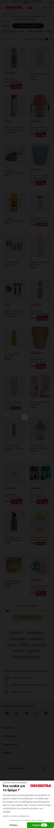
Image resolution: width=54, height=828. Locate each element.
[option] (48, 825)
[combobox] (44, 825)
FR (49, 825)
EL (44, 825)
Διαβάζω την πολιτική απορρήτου (16, 816)
